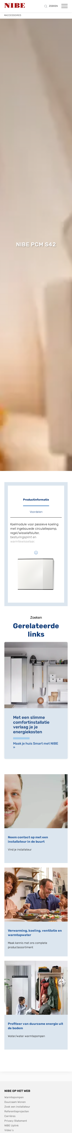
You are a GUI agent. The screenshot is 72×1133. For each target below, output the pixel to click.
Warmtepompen (14, 1097)
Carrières (10, 1116)
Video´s (9, 1130)
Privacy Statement (15, 1120)
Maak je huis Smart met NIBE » (35, 745)
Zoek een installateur (17, 1106)
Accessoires (13, 15)
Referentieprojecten (16, 1111)
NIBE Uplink (11, 1125)
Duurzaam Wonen (15, 1102)
